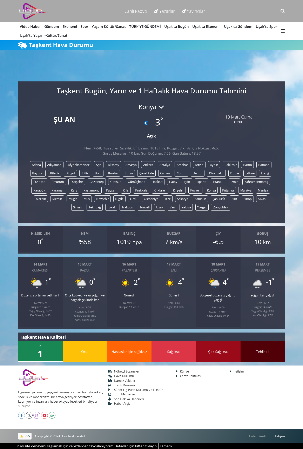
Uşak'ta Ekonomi (206, 26)
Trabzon (127, 207)
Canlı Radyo (135, 11)
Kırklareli (160, 190)
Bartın (247, 165)
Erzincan (39, 182)
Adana (36, 165)
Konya (211, 190)
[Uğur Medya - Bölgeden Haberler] (33, 11)
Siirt (234, 199)
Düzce (234, 173)
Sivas (261, 199)
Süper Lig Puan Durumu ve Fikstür (138, 390)
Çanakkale (146, 173)
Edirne (250, 173)
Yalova (186, 207)
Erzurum (58, 182)
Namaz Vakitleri (125, 380)
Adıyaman (54, 165)
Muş (87, 199)
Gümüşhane (136, 182)
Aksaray (113, 165)
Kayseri (111, 190)
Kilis (126, 190)
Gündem (51, 26)
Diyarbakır (216, 173)
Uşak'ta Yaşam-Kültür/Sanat (43, 35)
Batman (263, 165)
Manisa (263, 190)
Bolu (98, 173)
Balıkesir (230, 165)
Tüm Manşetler (124, 394)
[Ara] (283, 11)
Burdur (113, 173)
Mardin (41, 199)
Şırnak (77, 207)
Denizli (197, 173)
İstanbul (218, 182)
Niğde (119, 199)
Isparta (201, 182)
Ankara (148, 165)
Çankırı (165, 173)
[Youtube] (44, 415)
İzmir (234, 182)
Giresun (115, 182)
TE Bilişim (278, 436)
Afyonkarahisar (78, 165)
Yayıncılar (196, 11)
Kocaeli (195, 190)
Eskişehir (76, 182)
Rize (168, 199)
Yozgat (202, 207)
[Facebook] (21, 415)
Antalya (165, 165)
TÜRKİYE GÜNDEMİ (145, 26)
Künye (184, 371)
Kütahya (228, 190)
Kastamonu (91, 190)
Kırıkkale (141, 190)
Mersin (57, 199)
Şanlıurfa (219, 199)
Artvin (199, 165)
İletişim (239, 371)
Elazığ (265, 173)
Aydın (214, 165)
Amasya (131, 165)
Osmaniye (151, 199)
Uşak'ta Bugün (176, 26)
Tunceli (145, 207)
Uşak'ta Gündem (238, 26)
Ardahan (183, 165)
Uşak (159, 207)
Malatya (245, 190)
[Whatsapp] (52, 415)
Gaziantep (96, 182)
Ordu (133, 199)
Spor (84, 26)
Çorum (181, 173)
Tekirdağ (95, 207)
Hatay (173, 182)
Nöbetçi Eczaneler (126, 371)
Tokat (111, 207)
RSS (27, 436)
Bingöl (70, 173)
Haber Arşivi (122, 403)
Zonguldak (220, 207)
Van (172, 207)
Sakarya (182, 199)
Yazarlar (167, 11)
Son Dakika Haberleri (129, 399)
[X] (29, 415)
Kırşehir (178, 190)
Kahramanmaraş (256, 182)
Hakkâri (157, 182)
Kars (74, 190)
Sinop (248, 199)
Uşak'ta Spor (266, 26)
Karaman (58, 190)
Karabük (39, 190)
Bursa (128, 173)
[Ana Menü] (283, 31)
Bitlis (84, 173)
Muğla (73, 199)
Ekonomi (69, 26)
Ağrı (98, 165)
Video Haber (30, 26)
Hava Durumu (124, 376)
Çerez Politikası (190, 376)
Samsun (200, 199)
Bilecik (54, 173)
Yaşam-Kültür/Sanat (109, 26)
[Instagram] (36, 415)
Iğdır (187, 182)
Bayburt (37, 173)
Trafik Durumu (124, 385)
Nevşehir (102, 199)
